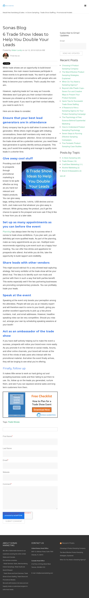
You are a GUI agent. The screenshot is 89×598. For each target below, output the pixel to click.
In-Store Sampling (71, 157)
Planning (7, 231)
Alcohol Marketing (70, 167)
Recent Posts (68, 543)
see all (62, 176)
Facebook (22, 55)
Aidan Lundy (16, 50)
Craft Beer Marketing (72, 164)
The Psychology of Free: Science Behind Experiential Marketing (73, 120)
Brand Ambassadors (71, 170)
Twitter (28, 55)
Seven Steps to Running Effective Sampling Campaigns (72, 136)
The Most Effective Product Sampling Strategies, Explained (73, 75)
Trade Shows (14, 422)
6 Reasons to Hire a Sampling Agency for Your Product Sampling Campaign (74, 110)
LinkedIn (25, 55)
